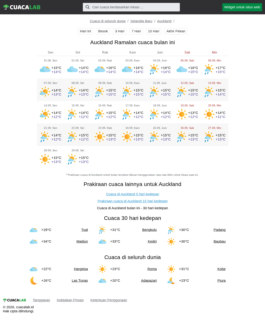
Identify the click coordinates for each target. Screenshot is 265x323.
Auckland (164, 21)
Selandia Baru (141, 21)
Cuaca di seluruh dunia (108, 21)
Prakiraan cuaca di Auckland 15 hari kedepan (133, 201)
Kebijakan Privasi (70, 300)
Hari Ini (85, 31)
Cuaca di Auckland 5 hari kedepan (132, 194)
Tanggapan (41, 300)
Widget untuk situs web (242, 7)
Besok (103, 31)
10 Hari (153, 31)
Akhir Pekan (175, 31)
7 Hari (136, 31)
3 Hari (119, 31)
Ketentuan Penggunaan (108, 300)
